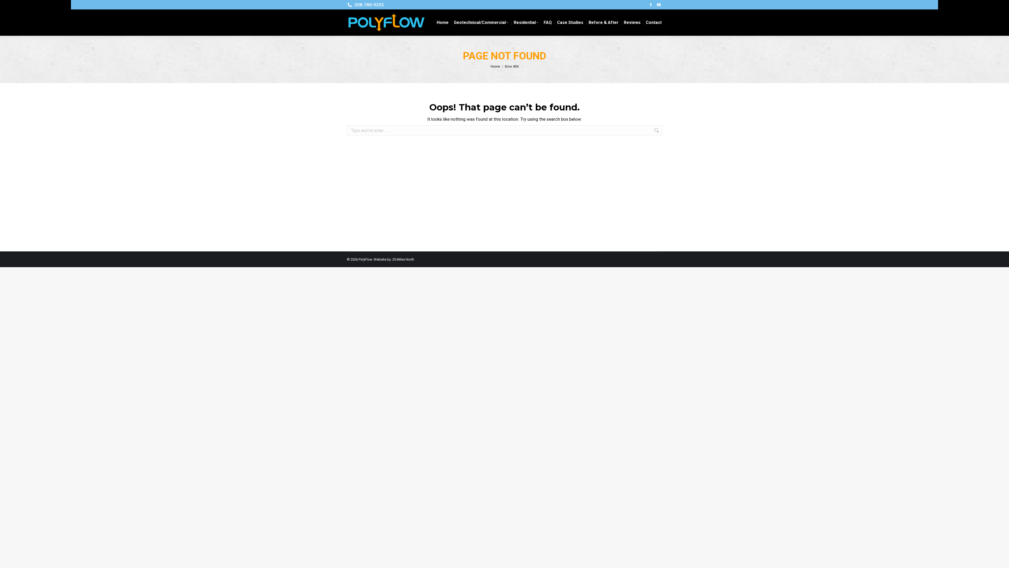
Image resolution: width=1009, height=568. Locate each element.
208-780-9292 (369, 4)
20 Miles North (403, 259)
